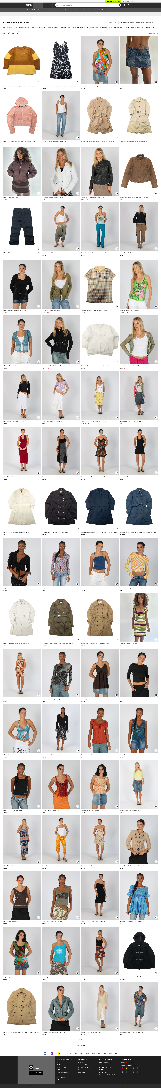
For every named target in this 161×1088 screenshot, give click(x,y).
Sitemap (59, 1075)
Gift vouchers (102, 1065)
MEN (47, 5)
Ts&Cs (127, 1086)
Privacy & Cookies (120, 1086)
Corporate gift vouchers (105, 1067)
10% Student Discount (62, 1072)
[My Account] (125, 5)
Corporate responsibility (84, 1067)
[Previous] (105, 22)
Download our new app (113, 1)
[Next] (156, 22)
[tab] (28, 10)
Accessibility (132, 1086)
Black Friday (102, 1070)
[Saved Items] (129, 5)
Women (10, 18)
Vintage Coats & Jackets (126, 22)
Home (4, 18)
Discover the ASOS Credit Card (107, 1075)
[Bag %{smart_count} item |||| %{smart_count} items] (133, 5)
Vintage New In (112, 22)
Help (58, 1062)
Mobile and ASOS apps (105, 1062)
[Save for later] (39, 82)
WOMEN (38, 5)
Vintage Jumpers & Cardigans (145, 22)
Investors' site (81, 1070)
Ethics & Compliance (62, 1080)
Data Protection (61, 1077)
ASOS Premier (60, 1070)
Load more (80, 1045)
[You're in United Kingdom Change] (133, 1)
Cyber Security (82, 1072)
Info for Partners (103, 1072)
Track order (60, 1065)
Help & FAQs (126, 1)
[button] (122, 1068)
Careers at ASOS (82, 1065)
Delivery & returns (61, 1067)
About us (80, 1062)
